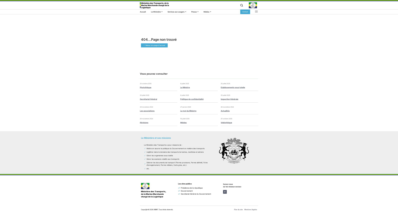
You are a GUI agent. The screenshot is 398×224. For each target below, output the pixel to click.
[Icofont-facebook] (225, 192)
